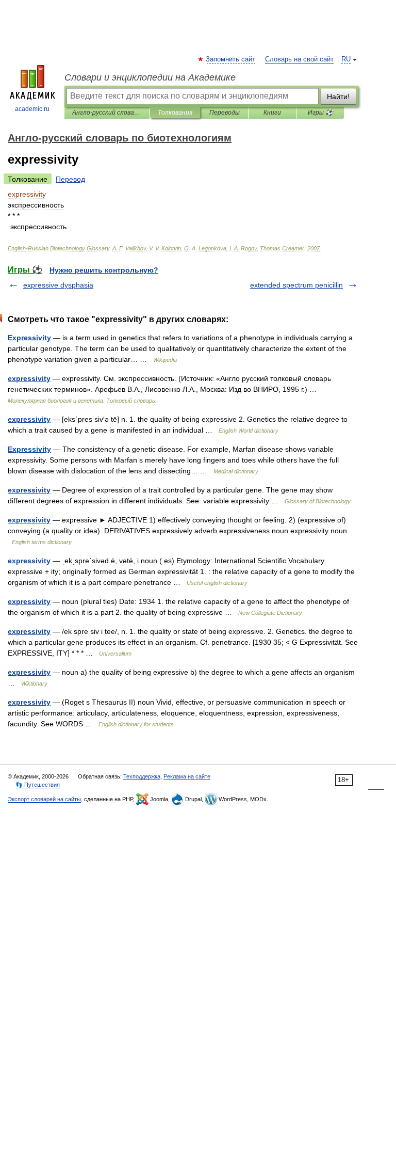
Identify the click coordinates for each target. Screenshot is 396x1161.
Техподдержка (141, 776)
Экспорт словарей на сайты (44, 799)
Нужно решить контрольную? (104, 270)
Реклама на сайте (186, 776)
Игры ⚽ (320, 112)
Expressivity (29, 337)
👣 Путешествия (37, 785)
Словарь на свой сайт (299, 59)
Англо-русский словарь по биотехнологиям (107, 112)
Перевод (70, 179)
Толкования (175, 112)
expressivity (29, 378)
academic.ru (32, 109)
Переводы (224, 112)
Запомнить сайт (231, 59)
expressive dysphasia (58, 285)
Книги (272, 112)
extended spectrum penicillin (296, 285)
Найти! (338, 96)
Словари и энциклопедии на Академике (150, 77)
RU (346, 59)
